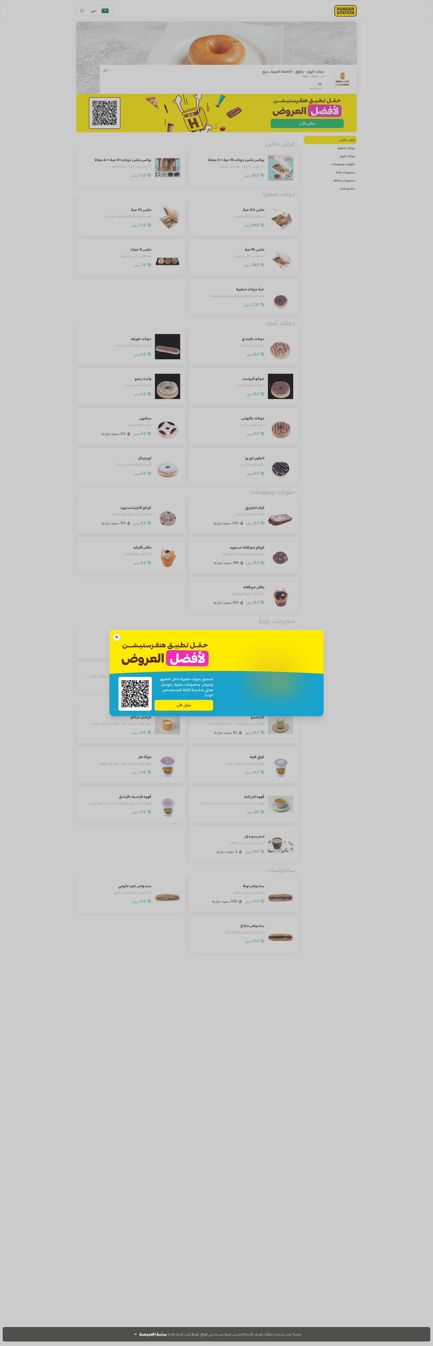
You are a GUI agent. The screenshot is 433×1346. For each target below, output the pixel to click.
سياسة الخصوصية (153, 1334)
